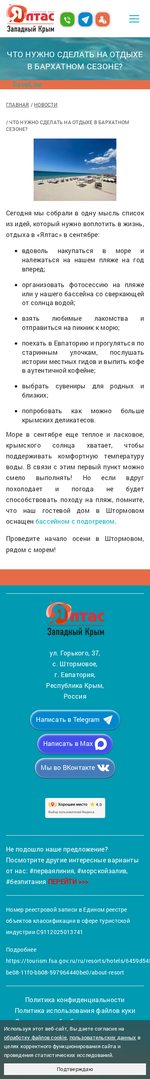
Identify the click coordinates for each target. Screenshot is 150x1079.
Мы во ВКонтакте (68, 767)
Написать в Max (68, 743)
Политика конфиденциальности (75, 999)
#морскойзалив (101, 870)
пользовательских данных (103, 1037)
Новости (46, 104)
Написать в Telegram (68, 719)
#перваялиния (52, 870)
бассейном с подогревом (75, 521)
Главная (17, 104)
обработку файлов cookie (35, 1037)
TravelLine (27, 84)
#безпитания (26, 881)
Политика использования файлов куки (75, 1010)
